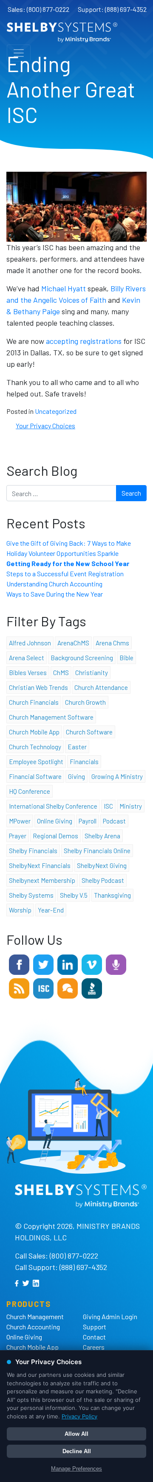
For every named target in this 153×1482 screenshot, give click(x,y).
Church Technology (35, 747)
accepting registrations (84, 341)
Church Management (35, 1316)
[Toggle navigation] (19, 53)
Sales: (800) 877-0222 (38, 9)
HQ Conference (29, 791)
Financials (84, 761)
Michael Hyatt (64, 288)
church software (89, 732)
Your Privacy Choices (45, 425)
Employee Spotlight (36, 761)
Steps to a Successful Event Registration (65, 573)
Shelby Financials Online (97, 850)
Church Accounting (33, 1327)
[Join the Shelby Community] (67, 987)
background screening (82, 657)
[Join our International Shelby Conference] (43, 987)
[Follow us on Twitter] (43, 964)
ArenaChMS (73, 643)
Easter (77, 747)
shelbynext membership (42, 880)
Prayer (17, 836)
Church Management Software (51, 717)
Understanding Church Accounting (54, 584)
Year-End (51, 910)
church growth (85, 702)
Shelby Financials (33, 850)
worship (20, 910)
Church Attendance (101, 687)
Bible (126, 657)
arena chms (112, 643)
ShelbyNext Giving (102, 865)
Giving (76, 776)
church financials (34, 702)
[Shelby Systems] (62, 32)
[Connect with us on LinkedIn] (67, 964)
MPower (20, 821)
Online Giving (24, 1337)
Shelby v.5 (74, 895)
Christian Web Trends (38, 687)
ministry (130, 806)
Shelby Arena (102, 836)
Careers (94, 1347)
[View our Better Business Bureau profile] (92, 987)
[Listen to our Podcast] (116, 964)
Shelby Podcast (103, 880)
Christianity (91, 672)
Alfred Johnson (30, 643)
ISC (108, 806)
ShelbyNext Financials (40, 865)
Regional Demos (55, 836)
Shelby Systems (31, 895)
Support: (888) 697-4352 (112, 9)
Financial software (35, 776)
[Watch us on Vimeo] (92, 964)
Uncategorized (55, 411)
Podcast (114, 821)
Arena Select (26, 657)
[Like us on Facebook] (19, 964)
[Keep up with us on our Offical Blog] (19, 987)
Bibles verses (28, 672)
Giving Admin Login (110, 1316)
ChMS (61, 672)
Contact (94, 1337)
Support (94, 1327)
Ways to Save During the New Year (54, 594)
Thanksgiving (112, 895)
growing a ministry (117, 776)
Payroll (87, 821)
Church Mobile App (34, 732)
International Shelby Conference (53, 806)
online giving (54, 821)
